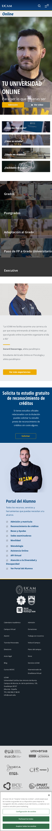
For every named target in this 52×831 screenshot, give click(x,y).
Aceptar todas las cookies (26, 826)
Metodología (17, 546)
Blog (5, 663)
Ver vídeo (39, 104)
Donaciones (32, 629)
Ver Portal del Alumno (22, 568)
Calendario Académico (12, 622)
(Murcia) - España (10, 689)
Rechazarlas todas (26, 819)
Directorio (7, 649)
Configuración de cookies (26, 811)
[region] (26, 811)
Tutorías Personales (11, 642)
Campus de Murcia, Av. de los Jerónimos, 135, (20, 683)
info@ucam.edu (10, 695)
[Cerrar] (49, 795)
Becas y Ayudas (18, 531)
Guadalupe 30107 (10, 686)
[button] (47, 5)
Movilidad (16, 540)
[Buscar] (39, 5)
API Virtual (16, 555)
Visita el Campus (34, 642)
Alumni (6, 636)
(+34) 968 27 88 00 (13, 692)
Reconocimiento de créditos (24, 526)
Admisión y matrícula (21, 521)
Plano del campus (34, 649)
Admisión (13, 104)
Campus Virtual (9, 629)
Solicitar (26, 436)
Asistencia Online (19, 550)
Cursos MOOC (9, 669)
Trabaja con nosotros (36, 636)
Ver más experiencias (19, 372)
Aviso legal (8, 656)
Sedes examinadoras (21, 535)
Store (30, 656)
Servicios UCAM (34, 663)
